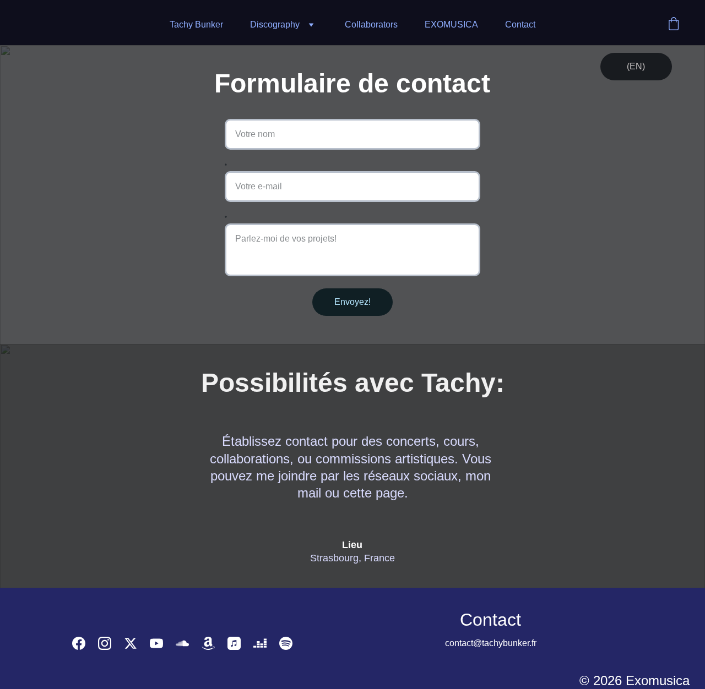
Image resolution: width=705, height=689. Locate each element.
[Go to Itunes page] (234, 643)
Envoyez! (352, 302)
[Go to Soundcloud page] (182, 643)
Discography (275, 24)
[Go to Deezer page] (260, 643)
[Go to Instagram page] (104, 643)
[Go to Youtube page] (156, 643)
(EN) (636, 66)
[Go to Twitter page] (130, 643)
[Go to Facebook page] (78, 643)
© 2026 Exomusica (634, 680)
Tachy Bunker (196, 24)
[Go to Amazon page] (208, 643)
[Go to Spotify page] (285, 643)
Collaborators (371, 24)
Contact (520, 24)
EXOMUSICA (451, 24)
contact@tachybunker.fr (490, 643)
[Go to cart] (673, 25)
